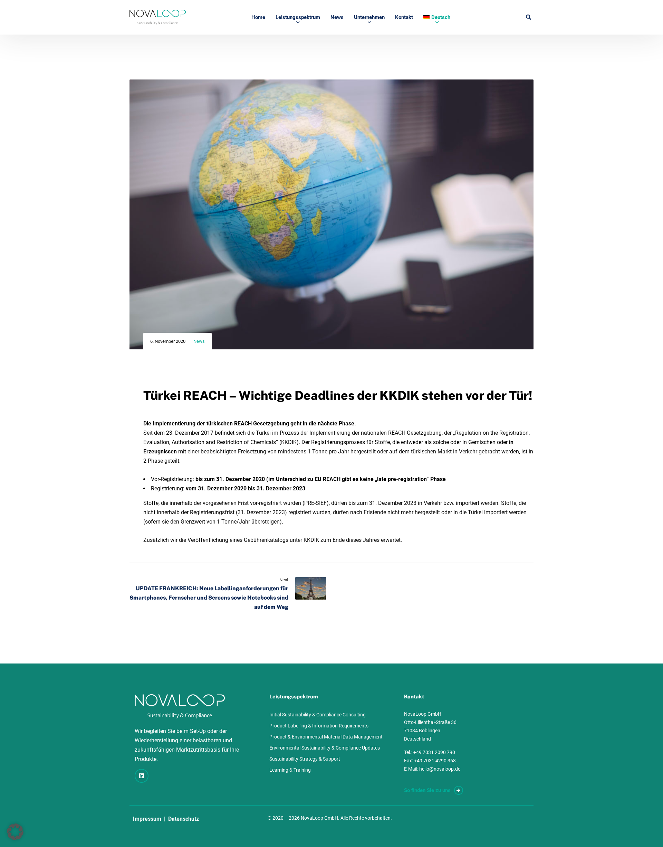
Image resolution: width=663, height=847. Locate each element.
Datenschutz (183, 819)
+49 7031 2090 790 (434, 752)
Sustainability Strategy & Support (304, 759)
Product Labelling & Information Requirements (318, 725)
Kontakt (404, 17)
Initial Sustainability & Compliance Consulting (317, 714)
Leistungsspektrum (298, 17)
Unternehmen (369, 17)
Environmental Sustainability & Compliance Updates (324, 748)
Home (258, 17)
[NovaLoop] (157, 17)
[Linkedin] (141, 776)
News (337, 17)
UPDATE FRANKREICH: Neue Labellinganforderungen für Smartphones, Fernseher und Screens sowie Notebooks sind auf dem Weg (208, 597)
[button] (15, 832)
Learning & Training (290, 770)
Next (283, 579)
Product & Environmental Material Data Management (326, 737)
